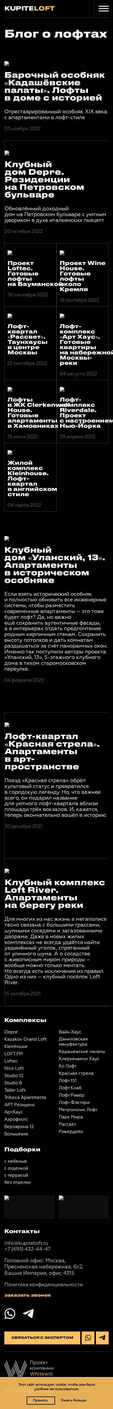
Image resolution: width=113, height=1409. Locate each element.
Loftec (11, 1061)
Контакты (22, 1231)
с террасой (16, 1175)
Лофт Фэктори (74, 1102)
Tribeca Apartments (25, 1097)
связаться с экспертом (42, 1337)
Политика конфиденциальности (43, 1284)
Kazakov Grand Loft (25, 1039)
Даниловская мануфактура (73, 1041)
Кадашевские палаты (82, 1051)
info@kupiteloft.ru (26, 1243)
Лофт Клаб (70, 1088)
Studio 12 (13, 1076)
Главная (13, 19)
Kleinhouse (16, 1046)
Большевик (16, 1134)
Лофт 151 (68, 1081)
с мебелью (15, 1161)
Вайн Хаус (70, 1032)
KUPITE (29, 9)
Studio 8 (13, 1083)
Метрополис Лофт (78, 1110)
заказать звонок (27, 1295)
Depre (11, 1032)
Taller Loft (14, 1090)
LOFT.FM (13, 1054)
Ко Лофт (67, 1066)
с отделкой (16, 1168)
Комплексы (25, 1020)
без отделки (17, 1182)
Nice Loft (14, 1068)
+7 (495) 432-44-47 (27, 1249)
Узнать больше (73, 1400)
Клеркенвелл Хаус (79, 1059)
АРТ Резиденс (19, 1105)
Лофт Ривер (71, 1095)
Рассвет (67, 1124)
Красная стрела (76, 1073)
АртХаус (13, 1112)
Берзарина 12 (19, 1127)
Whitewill (41, 1374)
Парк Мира (71, 1117)
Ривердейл (71, 1131)
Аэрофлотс (16, 1119)
